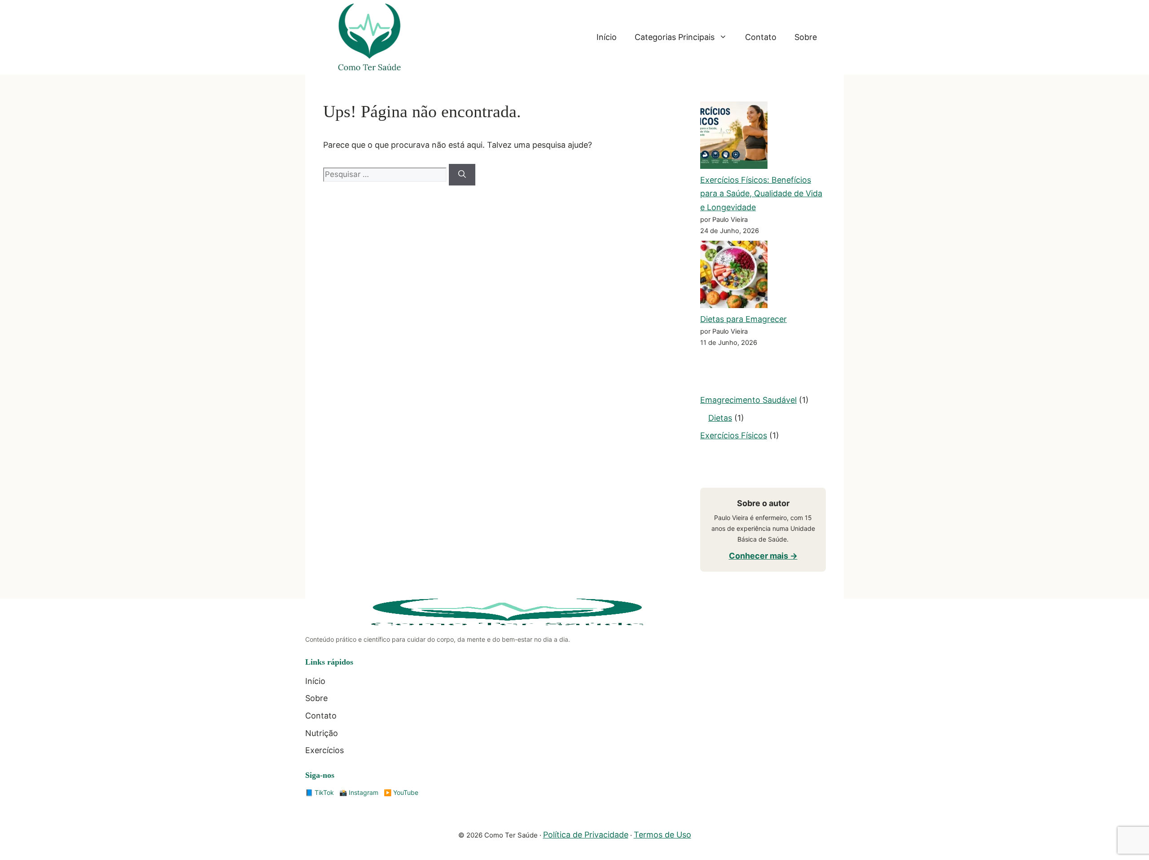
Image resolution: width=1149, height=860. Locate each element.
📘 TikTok (319, 792)
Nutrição (321, 733)
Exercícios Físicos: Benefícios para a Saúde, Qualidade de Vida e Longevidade (761, 193)
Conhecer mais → (763, 555)
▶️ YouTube (401, 792)
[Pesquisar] (462, 174)
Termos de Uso (662, 834)
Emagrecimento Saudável (748, 400)
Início (606, 37)
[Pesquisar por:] (386, 174)
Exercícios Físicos (733, 435)
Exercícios (324, 750)
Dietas (720, 418)
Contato (760, 37)
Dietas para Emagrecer (743, 319)
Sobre (805, 37)
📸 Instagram (358, 792)
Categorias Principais (675, 37)
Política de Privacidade (585, 834)
